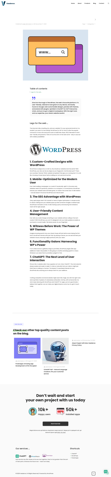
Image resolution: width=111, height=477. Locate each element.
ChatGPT (74, 454)
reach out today (45, 461)
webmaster (28, 24)
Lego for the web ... (36, 92)
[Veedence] (8, 3)
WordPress (75, 456)
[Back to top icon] (93, 473)
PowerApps (75, 458)
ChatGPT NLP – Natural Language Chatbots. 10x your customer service (55, 372)
